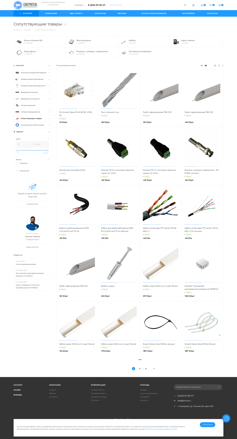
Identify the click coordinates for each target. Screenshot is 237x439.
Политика (95, 400)
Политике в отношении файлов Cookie (161, 429)
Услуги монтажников (149, 393)
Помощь (144, 385)
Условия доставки (98, 393)
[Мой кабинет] (193, 5)
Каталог (18, 385)
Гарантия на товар (99, 397)
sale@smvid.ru (184, 400)
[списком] (218, 65)
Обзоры (143, 390)
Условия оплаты (97, 390)
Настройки (144, 397)
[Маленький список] (202, 65)
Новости (18, 255)
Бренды (18, 395)
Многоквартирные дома (26, 264)
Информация (98, 385)
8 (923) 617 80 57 (96, 5)
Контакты (53, 397)
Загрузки (144, 400)
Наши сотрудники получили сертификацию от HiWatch (28, 286)
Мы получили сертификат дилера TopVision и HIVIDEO (30, 274)
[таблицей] (222, 65)
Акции (17, 390)
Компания (55, 385)
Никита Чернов (32, 236)
